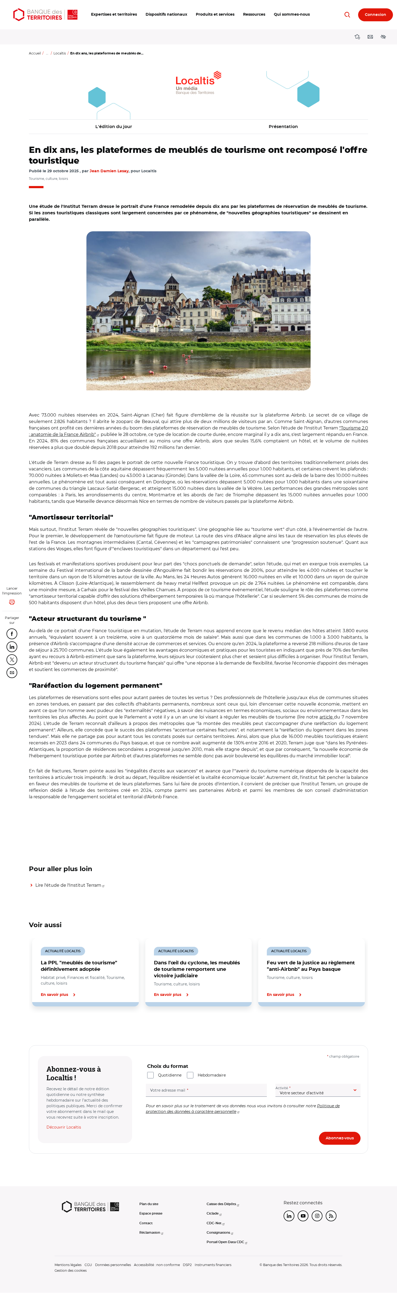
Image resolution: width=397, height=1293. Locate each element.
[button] (114, 14)
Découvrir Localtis (63, 1127)
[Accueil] (45, 14)
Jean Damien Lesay (109, 171)
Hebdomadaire (212, 1075)
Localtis (59, 53)
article (326, 717)
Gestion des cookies (71, 1270)
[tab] (47, 1025)
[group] (198, 310)
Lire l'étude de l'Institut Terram (68, 885)
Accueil (35, 53)
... (47, 53)
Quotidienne (169, 1075)
